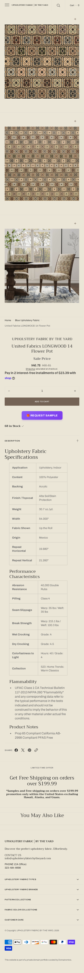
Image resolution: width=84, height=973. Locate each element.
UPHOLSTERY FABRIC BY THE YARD (35, 929)
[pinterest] (29, 748)
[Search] (58, 5)
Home (8, 309)
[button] (7, 5)
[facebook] (16, 748)
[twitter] (23, 748)
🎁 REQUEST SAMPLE (40, 404)
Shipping (29, 358)
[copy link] (36, 748)
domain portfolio (40, 960)
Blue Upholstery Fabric (27, 309)
